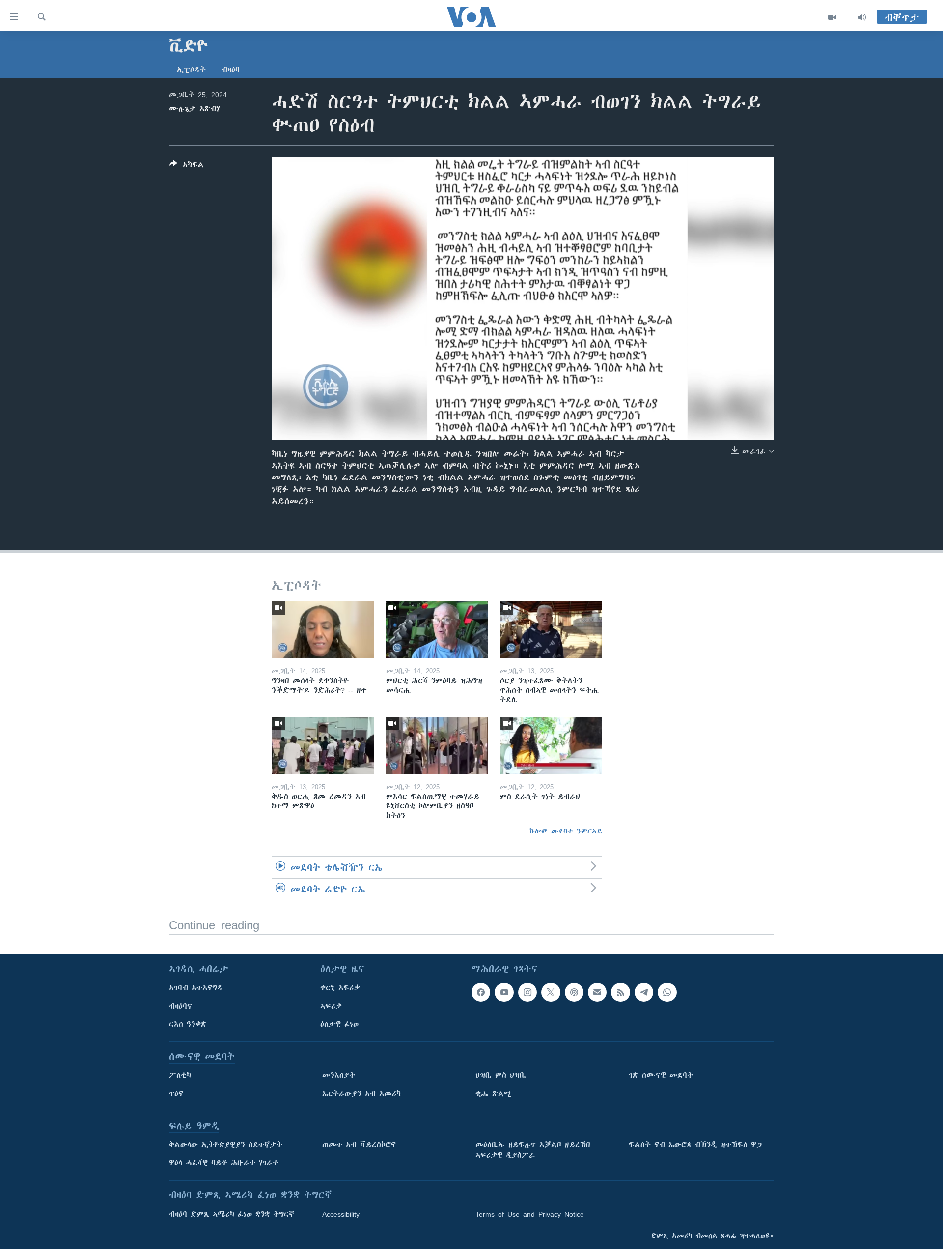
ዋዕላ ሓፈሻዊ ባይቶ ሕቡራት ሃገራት (223, 1163)
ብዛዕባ (231, 69)
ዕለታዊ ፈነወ (339, 1024)
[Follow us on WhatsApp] (667, 992)
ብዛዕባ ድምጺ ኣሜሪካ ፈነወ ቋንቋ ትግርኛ (231, 1214)
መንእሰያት (338, 1075)
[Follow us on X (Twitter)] (550, 992)
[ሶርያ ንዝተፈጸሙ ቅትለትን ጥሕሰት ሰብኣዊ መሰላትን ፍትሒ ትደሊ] (551, 629)
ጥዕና (176, 1093)
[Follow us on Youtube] (504, 992)
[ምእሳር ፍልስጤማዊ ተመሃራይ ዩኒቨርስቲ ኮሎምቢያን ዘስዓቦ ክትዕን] (437, 745)
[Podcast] (574, 992)
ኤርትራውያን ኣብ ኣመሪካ (361, 1093)
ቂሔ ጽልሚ (493, 1093)
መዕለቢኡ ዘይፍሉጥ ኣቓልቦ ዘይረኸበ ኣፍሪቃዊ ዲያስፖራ (532, 1150)
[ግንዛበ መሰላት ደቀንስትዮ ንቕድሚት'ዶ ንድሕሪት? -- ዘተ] (323, 629)
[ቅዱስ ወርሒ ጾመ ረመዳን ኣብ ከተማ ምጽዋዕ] (323, 745)
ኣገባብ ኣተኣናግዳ (195, 987)
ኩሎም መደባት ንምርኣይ (565, 831)
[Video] (832, 17)
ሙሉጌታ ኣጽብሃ (194, 108)
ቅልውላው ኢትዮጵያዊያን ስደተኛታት (225, 1144)
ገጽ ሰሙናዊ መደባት (661, 1075)
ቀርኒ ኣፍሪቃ (340, 987)
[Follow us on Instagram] (527, 992)
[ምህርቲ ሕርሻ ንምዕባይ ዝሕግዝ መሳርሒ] (437, 629)
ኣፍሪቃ (331, 1006)
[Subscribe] (597, 992)
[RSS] (620, 992)
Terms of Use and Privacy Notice (529, 1214)
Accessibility (341, 1214)
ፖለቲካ (180, 1075)
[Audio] (862, 17)
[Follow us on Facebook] (481, 992)
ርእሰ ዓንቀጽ (188, 1024)
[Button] (186, 166)
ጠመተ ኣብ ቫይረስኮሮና (359, 1144)
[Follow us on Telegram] (644, 992)
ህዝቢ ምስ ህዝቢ (500, 1075)
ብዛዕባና (180, 1006)
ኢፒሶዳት (191, 69)
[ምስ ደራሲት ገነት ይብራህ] (551, 745)
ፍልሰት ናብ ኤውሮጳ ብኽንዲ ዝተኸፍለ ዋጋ (695, 1144)
